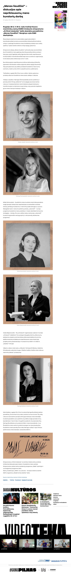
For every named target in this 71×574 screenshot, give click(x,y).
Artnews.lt (21, 332)
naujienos (56, 493)
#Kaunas (23, 570)
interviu (55, 497)
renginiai (55, 500)
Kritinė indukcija (22, 477)
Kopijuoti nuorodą (27, 480)
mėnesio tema (57, 495)
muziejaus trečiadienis (60, 502)
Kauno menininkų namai (10, 477)
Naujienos (18, 20)
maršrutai (56, 499)
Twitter (12, 480)
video (54, 504)
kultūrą (59, 561)
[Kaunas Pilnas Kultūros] (60, 7)
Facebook (18, 480)
